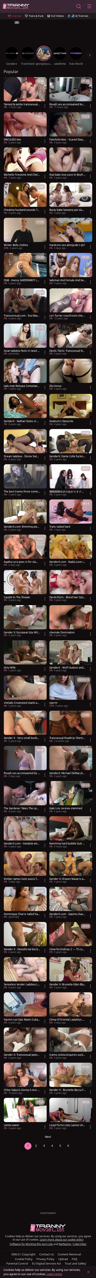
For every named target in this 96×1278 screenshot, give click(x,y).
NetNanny (65, 1244)
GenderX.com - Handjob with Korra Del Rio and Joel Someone (21, 843)
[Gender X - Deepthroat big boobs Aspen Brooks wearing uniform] (25, 938)
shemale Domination (62, 632)
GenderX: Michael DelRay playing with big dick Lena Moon (67, 773)
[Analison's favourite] (70, 410)
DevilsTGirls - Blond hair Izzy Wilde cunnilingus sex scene (66, 597)
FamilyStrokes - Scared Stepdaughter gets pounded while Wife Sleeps (66, 139)
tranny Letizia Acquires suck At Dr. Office (67, 1054)
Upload (63, 1259)
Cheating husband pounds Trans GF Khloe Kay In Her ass (22, 210)
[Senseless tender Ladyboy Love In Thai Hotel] (25, 973)
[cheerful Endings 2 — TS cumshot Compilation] (70, 938)
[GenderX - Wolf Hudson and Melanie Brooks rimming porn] (70, 656)
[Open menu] (89, 6)
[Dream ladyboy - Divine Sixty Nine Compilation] (25, 445)
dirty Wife (10, 667)
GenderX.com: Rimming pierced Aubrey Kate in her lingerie (22, 526)
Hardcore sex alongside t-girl (67, 245)
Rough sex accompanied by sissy (22, 773)
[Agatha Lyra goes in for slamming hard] (25, 551)
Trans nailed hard (59, 526)
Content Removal (69, 1254)
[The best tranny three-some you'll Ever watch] (25, 480)
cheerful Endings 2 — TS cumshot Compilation (67, 949)
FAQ (74, 1259)
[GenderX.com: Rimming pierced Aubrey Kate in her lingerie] (25, 515)
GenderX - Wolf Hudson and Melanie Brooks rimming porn (66, 667)
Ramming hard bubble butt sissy (67, 843)
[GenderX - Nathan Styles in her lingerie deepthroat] (25, 410)
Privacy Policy (45, 1259)
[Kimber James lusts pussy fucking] (25, 868)
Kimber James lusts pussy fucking (22, 879)
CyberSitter (80, 1244)
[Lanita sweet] (25, 1114)
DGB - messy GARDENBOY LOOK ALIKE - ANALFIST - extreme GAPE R (22, 280)
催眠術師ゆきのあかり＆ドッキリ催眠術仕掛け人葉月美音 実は (66, 491)
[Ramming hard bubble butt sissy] (70, 832)
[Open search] (79, 6)
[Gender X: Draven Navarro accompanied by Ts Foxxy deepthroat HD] (70, 868)
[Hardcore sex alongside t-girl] (70, 234)
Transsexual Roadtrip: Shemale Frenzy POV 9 (67, 738)
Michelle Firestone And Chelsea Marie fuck (21, 174)
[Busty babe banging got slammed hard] (70, 199)
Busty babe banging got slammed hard (66, 210)
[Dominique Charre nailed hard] (25, 903)
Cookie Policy (24, 1259)
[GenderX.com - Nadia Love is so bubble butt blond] (70, 551)
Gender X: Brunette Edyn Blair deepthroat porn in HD (67, 984)
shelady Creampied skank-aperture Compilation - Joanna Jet (22, 703)
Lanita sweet (11, 1125)
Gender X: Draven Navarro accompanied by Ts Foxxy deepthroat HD (67, 879)
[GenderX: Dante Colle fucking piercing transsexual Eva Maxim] (70, 445)
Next (48, 1137)
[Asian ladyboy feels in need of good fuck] (25, 340)
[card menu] (45, 106)
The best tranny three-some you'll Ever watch (22, 491)
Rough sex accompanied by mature (66, 104)
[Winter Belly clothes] (25, 234)
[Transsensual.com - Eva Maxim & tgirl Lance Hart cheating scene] (25, 304)
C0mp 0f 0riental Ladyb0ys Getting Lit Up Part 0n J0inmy (66, 1019)
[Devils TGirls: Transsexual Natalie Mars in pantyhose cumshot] (70, 340)
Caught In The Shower (17, 597)
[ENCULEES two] (25, 128)
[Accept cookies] (88, 1272)
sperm (53, 703)
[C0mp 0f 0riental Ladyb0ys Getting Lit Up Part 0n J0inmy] (70, 1008)
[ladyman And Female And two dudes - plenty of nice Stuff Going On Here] (70, 269)
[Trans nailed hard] (70, 515)
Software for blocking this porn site (31, 1244)
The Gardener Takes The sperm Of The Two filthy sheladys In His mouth (21, 808)
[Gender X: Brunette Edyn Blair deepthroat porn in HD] (70, 973)
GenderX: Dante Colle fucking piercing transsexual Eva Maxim (67, 456)
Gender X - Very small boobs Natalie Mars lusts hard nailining (22, 738)
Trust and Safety (75, 1263)
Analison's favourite (61, 421)
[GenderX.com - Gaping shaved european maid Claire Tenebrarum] (70, 903)
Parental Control (17, 1263)
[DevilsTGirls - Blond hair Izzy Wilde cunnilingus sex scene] (70, 586)
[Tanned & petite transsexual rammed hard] (25, 93)
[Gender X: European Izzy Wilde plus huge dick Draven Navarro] (25, 621)
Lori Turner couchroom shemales (67, 315)
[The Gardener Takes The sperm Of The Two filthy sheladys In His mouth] (25, 797)
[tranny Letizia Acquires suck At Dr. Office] (70, 1044)
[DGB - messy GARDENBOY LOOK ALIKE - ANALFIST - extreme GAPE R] (25, 269)
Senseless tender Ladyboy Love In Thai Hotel (21, 984)
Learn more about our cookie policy (61, 1239)
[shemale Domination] (70, 621)
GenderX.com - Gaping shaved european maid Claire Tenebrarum (67, 914)
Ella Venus (55, 386)
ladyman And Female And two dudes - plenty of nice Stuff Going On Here (67, 280)
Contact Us (46, 1254)
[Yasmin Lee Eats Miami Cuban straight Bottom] (25, 1008)
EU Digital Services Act (46, 1263)
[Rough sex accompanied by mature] (70, 93)
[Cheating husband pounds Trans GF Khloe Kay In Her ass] (25, 199)
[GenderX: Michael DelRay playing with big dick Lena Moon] (70, 762)
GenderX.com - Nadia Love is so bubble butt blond (66, 562)
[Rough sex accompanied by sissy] (25, 762)
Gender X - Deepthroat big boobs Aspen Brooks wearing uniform (22, 949)
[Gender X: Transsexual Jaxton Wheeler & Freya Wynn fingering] (25, 1044)
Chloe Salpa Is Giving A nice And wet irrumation (21, 1090)
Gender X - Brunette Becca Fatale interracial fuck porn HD (67, 1090)
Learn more (54, 1274)
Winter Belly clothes (16, 245)
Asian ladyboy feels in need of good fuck (22, 351)
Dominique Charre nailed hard (21, 914)
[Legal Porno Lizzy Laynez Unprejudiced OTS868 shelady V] (70, 1114)
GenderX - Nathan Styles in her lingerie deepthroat (22, 421)
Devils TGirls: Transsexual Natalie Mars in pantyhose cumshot (67, 351)
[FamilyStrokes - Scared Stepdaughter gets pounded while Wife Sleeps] (70, 128)
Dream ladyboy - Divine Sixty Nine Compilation (21, 456)
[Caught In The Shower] (25, 586)
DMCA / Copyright (23, 1254)
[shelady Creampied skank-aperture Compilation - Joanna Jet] (25, 692)
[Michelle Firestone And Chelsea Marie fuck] (25, 163)
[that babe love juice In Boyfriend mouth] (70, 163)
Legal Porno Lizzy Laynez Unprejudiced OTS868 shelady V (67, 1125)
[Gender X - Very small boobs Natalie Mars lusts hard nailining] (25, 727)
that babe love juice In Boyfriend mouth (67, 174)
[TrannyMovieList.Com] (16, 6)
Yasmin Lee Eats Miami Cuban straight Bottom (22, 1019)
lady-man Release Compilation (21, 386)
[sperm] (70, 692)
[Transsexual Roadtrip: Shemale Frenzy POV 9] (70, 727)
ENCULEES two (12, 139)
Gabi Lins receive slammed (65, 808)
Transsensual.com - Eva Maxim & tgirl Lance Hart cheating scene (21, 315)
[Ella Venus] (70, 375)
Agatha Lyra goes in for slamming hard (21, 562)
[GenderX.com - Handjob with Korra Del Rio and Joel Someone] (25, 832)
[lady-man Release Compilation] (25, 375)
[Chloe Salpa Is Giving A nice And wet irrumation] (25, 1079)
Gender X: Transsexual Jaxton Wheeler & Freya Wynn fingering (22, 1054)
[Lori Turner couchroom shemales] (70, 304)
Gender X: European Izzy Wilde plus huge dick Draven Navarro (22, 632)
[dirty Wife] (25, 656)
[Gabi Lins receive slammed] (70, 797)
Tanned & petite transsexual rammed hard (21, 104)
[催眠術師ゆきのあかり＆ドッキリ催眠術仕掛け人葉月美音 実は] (70, 480)
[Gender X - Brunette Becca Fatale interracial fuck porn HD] (70, 1079)
